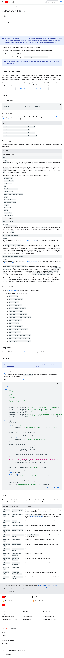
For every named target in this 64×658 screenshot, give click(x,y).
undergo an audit (54, 40)
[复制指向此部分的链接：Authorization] (14, 114)
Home (3, 7)
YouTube (12, 2)
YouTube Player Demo (8, 616)
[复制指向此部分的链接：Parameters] (12, 141)
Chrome (4, 635)
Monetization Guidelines (49, 619)
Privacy (9, 650)
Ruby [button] (15, 371)
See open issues (27, 619)
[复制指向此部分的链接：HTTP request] (14, 101)
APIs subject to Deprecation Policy (52, 622)
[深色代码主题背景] (60, 104)
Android (4, 632)
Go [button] (4, 371)
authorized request (32, 240)
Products (9, 7)
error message (20, 502)
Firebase (4, 638)
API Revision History (42, 42)
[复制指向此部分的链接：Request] (11, 96)
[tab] (4, 372)
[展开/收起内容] (9, 16)
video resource (12, 290)
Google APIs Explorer (7, 614)
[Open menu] (2, 2)
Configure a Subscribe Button (9, 619)
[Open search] (45, 2)
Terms (3, 650)
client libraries (10, 366)
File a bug (25, 614)
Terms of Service (23, 42)
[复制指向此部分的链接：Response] (12, 348)
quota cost (41, 61)
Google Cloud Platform (8, 640)
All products (5, 643)
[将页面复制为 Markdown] (25, 11)
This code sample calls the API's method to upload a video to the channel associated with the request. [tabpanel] (33, 431)
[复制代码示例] (60, 383)
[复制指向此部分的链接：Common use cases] (21, 72)
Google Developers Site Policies (47, 587)
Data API (22, 7)
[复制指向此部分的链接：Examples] (12, 359)
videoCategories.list (36, 516)
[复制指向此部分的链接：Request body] (14, 287)
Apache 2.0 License (24, 587)
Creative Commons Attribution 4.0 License (47, 585)
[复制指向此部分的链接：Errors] (9, 496)
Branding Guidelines (48, 616)
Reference (28, 7)
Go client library (22, 380)
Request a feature (27, 616)
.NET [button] (9, 371)
